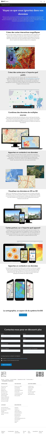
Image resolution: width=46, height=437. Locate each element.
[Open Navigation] (44, 1)
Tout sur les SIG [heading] (18, 383)
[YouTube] (43, 375)
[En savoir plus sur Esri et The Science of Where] (3, 374)
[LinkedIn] (43, 373)
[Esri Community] (37, 375)
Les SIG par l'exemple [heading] (32, 383)
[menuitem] (8, 386)
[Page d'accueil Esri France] (5, 1)
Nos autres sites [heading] (18, 404)
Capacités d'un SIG (5, 4)
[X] (40, 373)
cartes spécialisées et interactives (33, 78)
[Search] (41, 1)
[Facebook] (37, 373)
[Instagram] (40, 375)
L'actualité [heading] (3, 404)
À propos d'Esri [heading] (4, 383)
